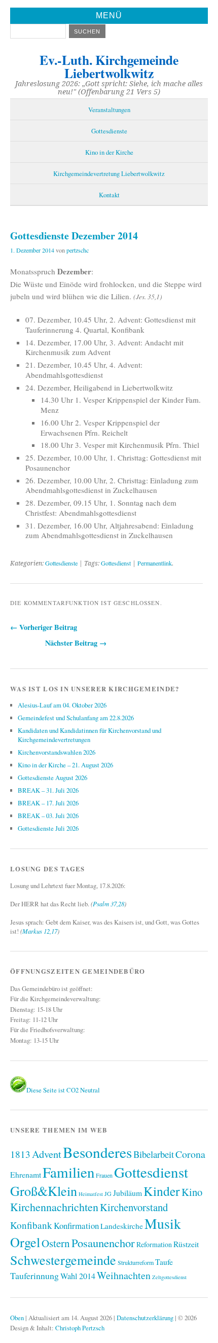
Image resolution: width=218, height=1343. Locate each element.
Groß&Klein (43, 1190)
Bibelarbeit (153, 1154)
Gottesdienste (109, 130)
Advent (46, 1154)
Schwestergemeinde (63, 1259)
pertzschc (77, 250)
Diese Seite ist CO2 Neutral (63, 1089)
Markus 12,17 (39, 931)
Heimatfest (91, 1193)
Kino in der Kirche (109, 152)
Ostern (56, 1243)
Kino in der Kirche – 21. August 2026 (65, 764)
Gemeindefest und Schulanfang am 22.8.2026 (76, 717)
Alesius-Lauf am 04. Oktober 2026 (62, 705)
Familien (68, 1172)
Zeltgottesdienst (169, 1277)
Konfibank (31, 1225)
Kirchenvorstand (134, 1207)
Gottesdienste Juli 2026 (48, 828)
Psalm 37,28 (108, 903)
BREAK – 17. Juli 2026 (48, 802)
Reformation (154, 1244)
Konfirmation (76, 1225)
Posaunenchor (103, 1242)
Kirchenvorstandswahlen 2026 (56, 752)
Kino (191, 1192)
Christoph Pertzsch (79, 1327)
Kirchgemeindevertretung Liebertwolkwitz (109, 173)
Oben (17, 1317)
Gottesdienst (116, 563)
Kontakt (109, 194)
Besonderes (97, 1152)
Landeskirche (121, 1226)
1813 (20, 1154)
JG (108, 1193)
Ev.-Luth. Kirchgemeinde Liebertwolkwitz (109, 66)
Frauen (104, 1175)
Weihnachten (124, 1275)
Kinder (161, 1190)
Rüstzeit (186, 1244)
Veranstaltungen (109, 109)
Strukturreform (136, 1262)
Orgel (25, 1242)
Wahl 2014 (77, 1276)
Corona (190, 1154)
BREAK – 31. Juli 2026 (48, 790)
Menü (109, 15)
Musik (162, 1223)
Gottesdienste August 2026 (52, 777)
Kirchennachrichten (54, 1206)
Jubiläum (127, 1192)
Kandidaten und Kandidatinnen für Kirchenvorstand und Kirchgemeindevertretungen (89, 735)
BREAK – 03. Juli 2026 (48, 815)
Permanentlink (154, 563)
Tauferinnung (34, 1275)
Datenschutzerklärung (145, 1317)
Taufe (164, 1261)
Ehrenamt (25, 1174)
